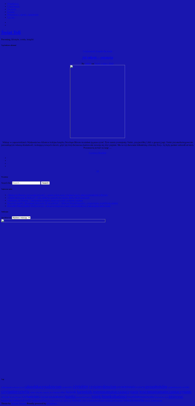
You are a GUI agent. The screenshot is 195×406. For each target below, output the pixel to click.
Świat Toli (11, 32)
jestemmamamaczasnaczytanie (116, 392)
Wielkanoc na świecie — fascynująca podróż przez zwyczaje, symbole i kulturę (45, 200)
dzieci (32, 392)
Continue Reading (97, 153)
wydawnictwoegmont (114, 400)
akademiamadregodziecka (10, 387)
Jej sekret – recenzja (97, 57)
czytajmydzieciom (102, 386)
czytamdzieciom (174, 387)
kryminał (44, 397)
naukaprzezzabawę (40, 400)
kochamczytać (16, 397)
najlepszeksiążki (22, 400)
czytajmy (80, 386)
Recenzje (11, 9)
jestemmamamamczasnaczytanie (165, 391)
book (22, 387)
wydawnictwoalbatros (96, 400)
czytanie (185, 387)
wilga (84, 400)
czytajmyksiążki (126, 386)
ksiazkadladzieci (57, 397)
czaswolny (67, 387)
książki (96, 396)
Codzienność (13, 6)
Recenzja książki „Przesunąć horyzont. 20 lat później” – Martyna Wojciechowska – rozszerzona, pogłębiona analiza (62, 203)
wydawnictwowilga (134, 400)
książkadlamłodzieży (83, 397)
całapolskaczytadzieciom (43, 386)
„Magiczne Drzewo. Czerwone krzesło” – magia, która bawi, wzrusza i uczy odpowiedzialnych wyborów (57, 195)
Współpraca (13, 3)
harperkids (84, 392)
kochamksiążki (31, 396)
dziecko (39, 392)
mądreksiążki (6, 400)
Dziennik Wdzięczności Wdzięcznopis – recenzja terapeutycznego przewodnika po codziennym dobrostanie (59, 206)
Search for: (6, 183)
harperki (71, 392)
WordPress (52, 403)
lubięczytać (175, 396)
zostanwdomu (156, 400)
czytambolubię (156, 386)
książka (70, 396)
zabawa (147, 400)
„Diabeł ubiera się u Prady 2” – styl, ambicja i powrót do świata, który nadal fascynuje (48, 197)
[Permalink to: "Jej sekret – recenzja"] (97, 137)
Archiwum (6, 217)
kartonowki (5, 397)
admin (88, 63)
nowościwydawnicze (55, 400)
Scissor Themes (18, 403)
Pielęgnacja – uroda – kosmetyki (22, 14)
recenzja (76, 400)
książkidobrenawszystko (141, 396)
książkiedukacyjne (161, 397)
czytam (140, 386)
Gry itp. (11, 17)
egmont (46, 392)
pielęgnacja (67, 400)
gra (51, 392)
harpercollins (59, 392)
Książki (10, 12)
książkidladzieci (114, 396)
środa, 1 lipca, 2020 (104, 63)
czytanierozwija (15, 391)
